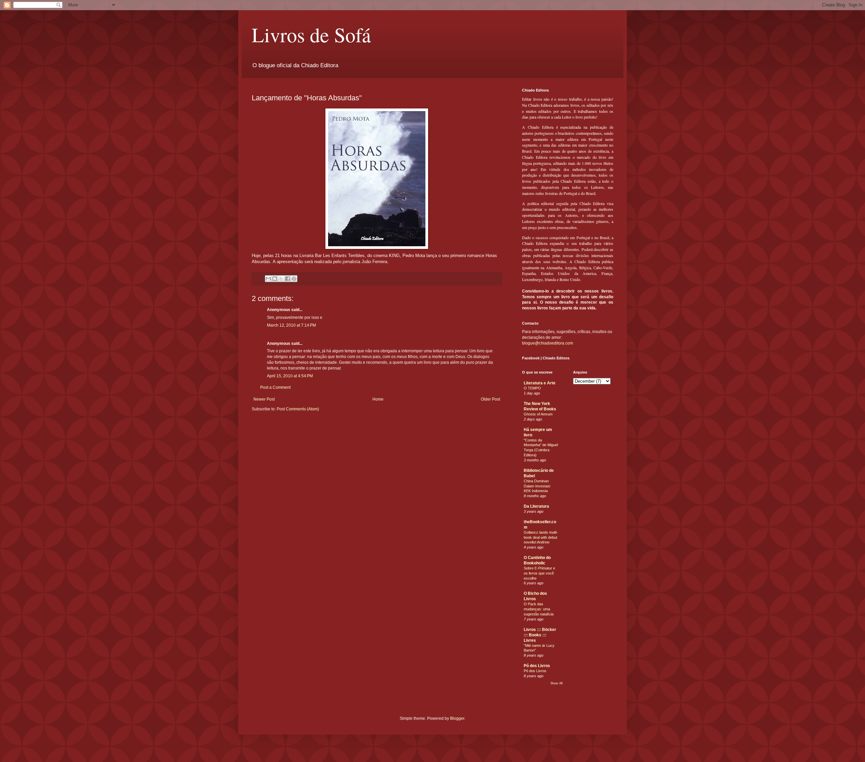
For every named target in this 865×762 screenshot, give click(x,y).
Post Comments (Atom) (298, 409)
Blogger (457, 718)
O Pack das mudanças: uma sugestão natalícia (538, 609)
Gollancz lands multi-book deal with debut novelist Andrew (541, 537)
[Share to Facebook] (287, 278)
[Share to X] (281, 278)
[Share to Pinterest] (294, 278)
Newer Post (264, 399)
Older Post (490, 399)
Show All (556, 683)
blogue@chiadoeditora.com (547, 343)
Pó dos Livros (537, 665)
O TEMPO (532, 388)
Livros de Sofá (311, 34)
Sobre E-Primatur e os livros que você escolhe (539, 573)
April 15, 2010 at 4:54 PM (290, 376)
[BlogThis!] (274, 278)
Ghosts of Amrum (538, 414)
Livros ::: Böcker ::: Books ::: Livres (540, 635)
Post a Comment (275, 387)
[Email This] (268, 278)
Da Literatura (536, 506)
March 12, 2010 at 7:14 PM (291, 325)
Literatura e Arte (539, 383)
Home (378, 399)
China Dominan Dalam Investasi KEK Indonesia (537, 486)
